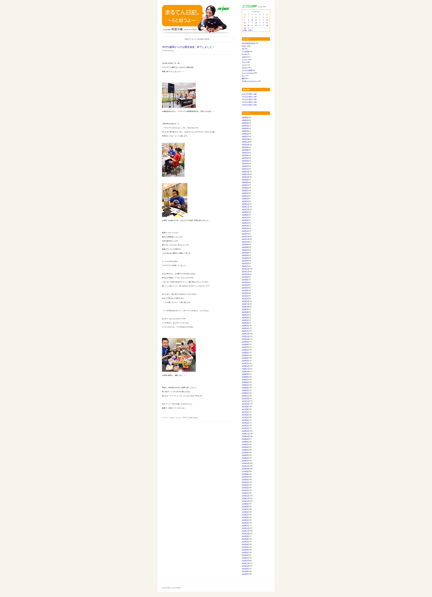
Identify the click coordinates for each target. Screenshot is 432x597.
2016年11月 (246, 433)
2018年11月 (246, 369)
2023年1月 (245, 234)
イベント (178, 417)
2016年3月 (245, 455)
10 (252, 20)
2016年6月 (245, 447)
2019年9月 (245, 342)
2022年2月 (245, 263)
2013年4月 (245, 550)
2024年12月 (246, 171)
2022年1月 (245, 266)
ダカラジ (245, 68)
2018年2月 (245, 393)
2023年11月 (246, 207)
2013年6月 (245, 544)
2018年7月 (245, 379)
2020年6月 (245, 317)
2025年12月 (246, 139)
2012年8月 (245, 571)
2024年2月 (245, 198)
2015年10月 (246, 469)
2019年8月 (245, 344)
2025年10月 (246, 144)
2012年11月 (246, 563)
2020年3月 (245, 325)
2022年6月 (245, 252)
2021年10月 (246, 274)
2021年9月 (245, 277)
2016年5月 (245, 450)
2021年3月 (245, 293)
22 (245, 25)
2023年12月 (246, 204)
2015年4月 (245, 485)
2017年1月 (245, 428)
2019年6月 (245, 350)
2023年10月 (246, 209)
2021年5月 (245, 288)
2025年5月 (245, 158)
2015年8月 (245, 474)
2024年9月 (245, 180)
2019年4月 (245, 355)
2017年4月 (245, 420)
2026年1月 (245, 136)
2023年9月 (245, 212)
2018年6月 (245, 382)
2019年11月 (246, 336)
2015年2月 (245, 490)
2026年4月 (245, 128)
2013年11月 (246, 531)
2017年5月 (245, 417)
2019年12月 (246, 333)
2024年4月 (245, 193)
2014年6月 (245, 512)
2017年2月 (245, 425)
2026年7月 (245, 120)
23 (248, 25)
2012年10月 (246, 566)
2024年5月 (245, 190)
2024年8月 (245, 182)
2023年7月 (245, 217)
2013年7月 (245, 541)
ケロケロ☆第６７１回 (249, 102)
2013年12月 (246, 528)
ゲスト (244, 62)
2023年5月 (245, 223)
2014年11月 (246, 498)
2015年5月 (245, 482)
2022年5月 (245, 255)
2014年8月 (245, 506)
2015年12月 (246, 463)
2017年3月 (245, 423)
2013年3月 (245, 552)
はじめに (245, 54)
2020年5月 (245, 320)
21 (267, 22)
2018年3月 (245, 390)
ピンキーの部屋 (247, 70)
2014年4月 (245, 517)
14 (267, 20)
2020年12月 (246, 301)
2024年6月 (245, 188)
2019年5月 (245, 352)
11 (256, 20)
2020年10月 (246, 306)
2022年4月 (245, 258)
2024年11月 (246, 174)
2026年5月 (245, 125)
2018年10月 (246, 371)
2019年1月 (245, 363)
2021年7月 (245, 282)
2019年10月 (246, 339)
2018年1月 (245, 396)
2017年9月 (245, 406)
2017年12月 (246, 398)
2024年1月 (245, 201)
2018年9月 (245, 374)
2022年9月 (245, 244)
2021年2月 (245, 296)
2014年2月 (245, 523)
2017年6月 (245, 415)
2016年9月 (245, 439)
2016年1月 (245, 460)
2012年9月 (245, 569)
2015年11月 (246, 466)
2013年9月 (245, 536)
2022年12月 (246, 236)
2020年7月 (245, 315)
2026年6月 (245, 123)
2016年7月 (245, 444)
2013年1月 (245, 558)
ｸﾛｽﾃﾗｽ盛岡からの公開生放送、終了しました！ (188, 47)
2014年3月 (245, 520)
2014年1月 (245, 525)
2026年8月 (245, 117)
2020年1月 (245, 331)
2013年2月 (245, 555)
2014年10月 (246, 501)
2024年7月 (245, 185)
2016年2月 (245, 458)
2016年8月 (245, 442)
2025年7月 (245, 153)
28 (267, 25)
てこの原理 (245, 51)
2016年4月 (245, 452)
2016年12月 (246, 431)
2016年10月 (246, 436)
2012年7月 (245, 574)
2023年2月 (245, 231)
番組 (243, 78)
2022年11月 (246, 239)
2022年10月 (246, 242)
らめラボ (245, 57)
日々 (243, 76)
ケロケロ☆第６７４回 (249, 94)
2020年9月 (245, 309)
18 (256, 22)
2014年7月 (245, 509)
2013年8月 (245, 539)
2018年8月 (245, 377)
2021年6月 (245, 285)
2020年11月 (246, 304)
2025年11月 (246, 142)
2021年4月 (245, 290)
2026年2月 (245, 134)
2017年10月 (246, 404)
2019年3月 (245, 358)
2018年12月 (246, 366)
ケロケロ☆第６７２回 (249, 99)
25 (256, 25)
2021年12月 (246, 269)
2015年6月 (245, 479)
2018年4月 (245, 388)
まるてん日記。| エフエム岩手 (171, 587)
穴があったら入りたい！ (250, 81)
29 (245, 28)
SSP (243, 49)
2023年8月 (245, 215)
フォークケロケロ (248, 73)
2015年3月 (245, 487)
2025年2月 (245, 166)
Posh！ (172, 417)
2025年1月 (245, 169)
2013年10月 (246, 533)
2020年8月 (245, 312)
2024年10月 (246, 177)
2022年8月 (245, 247)
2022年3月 (245, 261)
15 (245, 22)
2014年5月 (245, 514)
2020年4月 (245, 323)
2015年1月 (245, 493)
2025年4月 (245, 161)
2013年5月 (245, 547)
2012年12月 (246, 560)
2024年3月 (245, 196)
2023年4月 (245, 225)
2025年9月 (245, 147)
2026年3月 (245, 131)
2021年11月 (246, 271)
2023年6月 (245, 220)
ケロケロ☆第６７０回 (249, 105)
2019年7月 (245, 347)
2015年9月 (245, 471)
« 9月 (245, 30)
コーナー (245, 65)
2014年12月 (246, 496)
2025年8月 (245, 150)
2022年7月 (245, 250)
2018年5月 (245, 385)
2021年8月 (245, 279)
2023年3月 (245, 228)
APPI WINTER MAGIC (248, 43)
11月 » (250, 30)
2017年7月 (245, 412)
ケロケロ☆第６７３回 (249, 96)
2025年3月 (245, 163)
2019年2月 (245, 361)
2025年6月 (245, 155)
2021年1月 (245, 298)
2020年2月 (245, 328)
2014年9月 (245, 504)
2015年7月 (245, 477)
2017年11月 (246, 401)
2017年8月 (245, 409)
